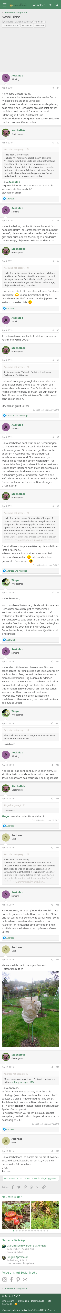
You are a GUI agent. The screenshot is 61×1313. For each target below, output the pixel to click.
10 (41, 1230)
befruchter (39, 21)
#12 (57, 765)
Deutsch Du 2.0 (12, 1296)
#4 (58, 261)
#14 (57, 847)
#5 (58, 330)
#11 (57, 723)
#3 (58, 220)
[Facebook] (11, 1281)
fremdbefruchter (11, 25)
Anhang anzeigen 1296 (23, 1082)
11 (44, 1230)
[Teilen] (53, 88)
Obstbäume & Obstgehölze (20, 1263)
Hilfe (48, 1300)
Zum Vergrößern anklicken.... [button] (30, 540)
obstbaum (39, 25)
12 (47, 1230)
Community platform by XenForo (29, 1310)
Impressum (8, 1300)
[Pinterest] (18, 1281)
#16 (57, 959)
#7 (58, 437)
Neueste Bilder (12, 1197)
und (16, 415)
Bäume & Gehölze (16, 1251)
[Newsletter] (25, 1281)
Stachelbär (18, 130)
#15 (57, 904)
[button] (5, 5)
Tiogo (15, 580)
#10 (57, 661)
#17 (57, 1067)
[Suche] (57, 5)
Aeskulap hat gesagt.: (14, 149)
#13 (57, 798)
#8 (58, 506)
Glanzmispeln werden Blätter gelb (26, 1245)
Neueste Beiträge (13, 1240)
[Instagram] (5, 1281)
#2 (58, 142)
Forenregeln (22, 1300)
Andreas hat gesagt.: (14, 1073)
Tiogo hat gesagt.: (13, 805)
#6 (58, 360)
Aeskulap (8, 21)
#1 (58, 87)
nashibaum (27, 25)
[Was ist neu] (50, 5)
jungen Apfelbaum (17, 1257)
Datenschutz (37, 1300)
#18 (57, 1151)
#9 (58, 592)
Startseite (7, 1303)
